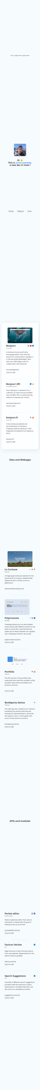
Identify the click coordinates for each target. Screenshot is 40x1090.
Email (29, 211)
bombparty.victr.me (12, 724)
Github (11, 211)
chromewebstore (12, 370)
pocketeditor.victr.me (12, 930)
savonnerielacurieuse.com (14, 589)
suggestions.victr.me (12, 995)
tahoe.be (23, 364)
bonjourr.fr (10, 439)
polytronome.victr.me (12, 640)
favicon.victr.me (10, 962)
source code (10, 372)
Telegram (20, 211)
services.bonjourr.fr (13, 403)
